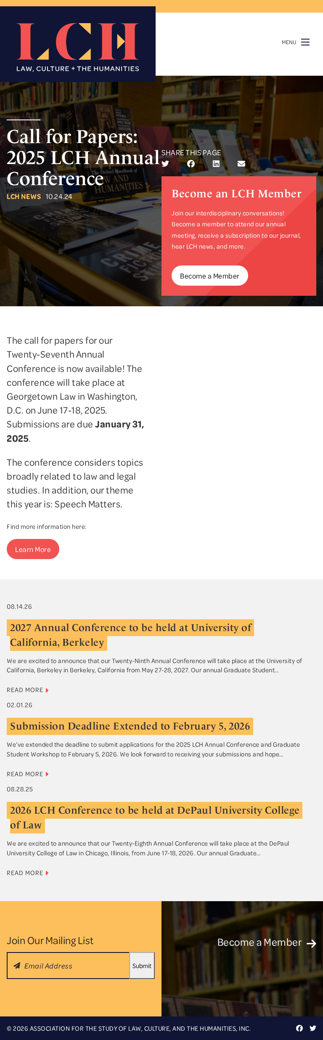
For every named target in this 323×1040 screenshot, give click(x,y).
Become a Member (210, 275)
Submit (141, 965)
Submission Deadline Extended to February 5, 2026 (130, 726)
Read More (26, 689)
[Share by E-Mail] (241, 164)
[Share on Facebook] (191, 164)
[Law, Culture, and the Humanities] (78, 47)
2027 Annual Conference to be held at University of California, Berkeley (132, 635)
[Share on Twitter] (165, 164)
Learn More (33, 549)
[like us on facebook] (299, 1028)
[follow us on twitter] (313, 1028)
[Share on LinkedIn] (216, 164)
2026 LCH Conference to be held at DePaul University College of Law (156, 817)
